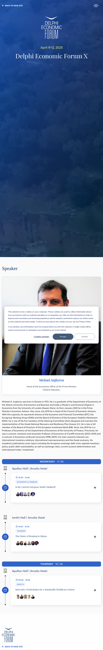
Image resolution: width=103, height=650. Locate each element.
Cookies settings (41, 336)
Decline (85, 336)
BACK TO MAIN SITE (14, 6)
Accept (63, 336)
